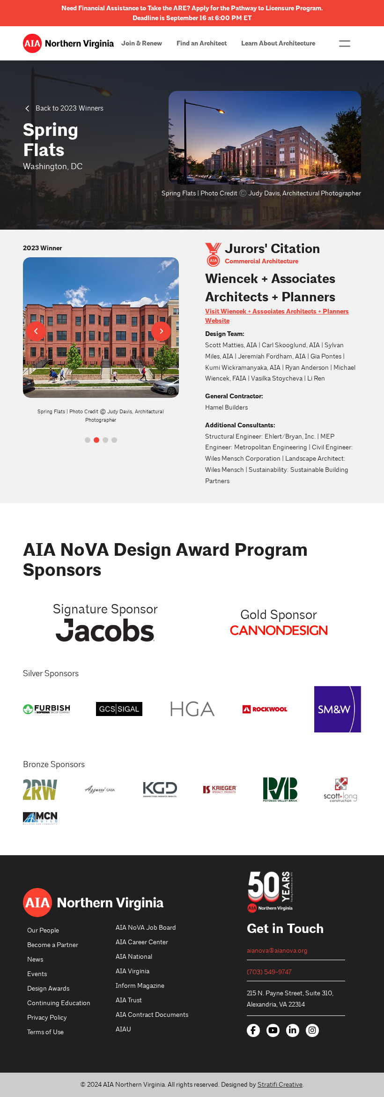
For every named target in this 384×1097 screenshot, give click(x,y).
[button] (344, 43)
